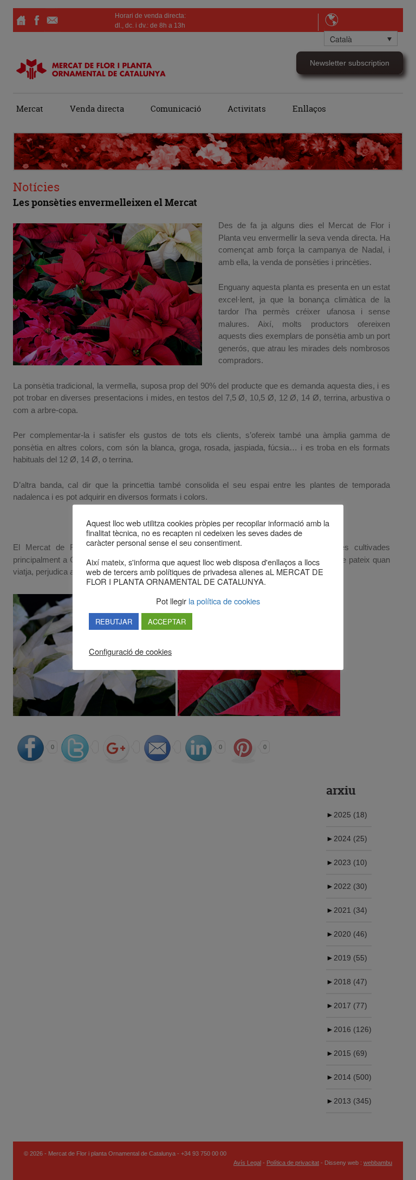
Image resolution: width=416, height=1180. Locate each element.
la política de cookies (223, 601)
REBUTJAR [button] (113, 621)
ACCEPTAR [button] (167, 621)
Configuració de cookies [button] (130, 651)
